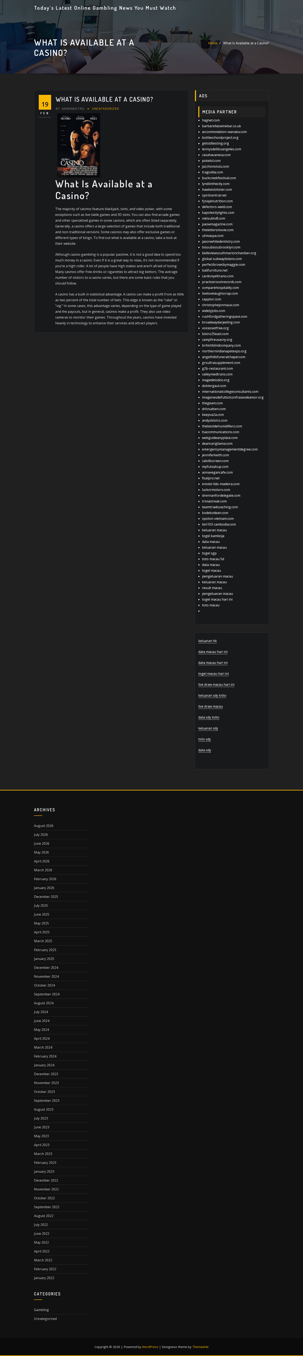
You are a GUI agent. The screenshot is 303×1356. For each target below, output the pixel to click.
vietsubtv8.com (213, 218)
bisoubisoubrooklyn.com (221, 247)
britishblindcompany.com (221, 345)
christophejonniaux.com (220, 305)
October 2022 (44, 1198)
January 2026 (44, 888)
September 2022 (46, 1207)
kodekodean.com (215, 512)
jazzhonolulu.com (215, 166)
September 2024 (46, 994)
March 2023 (43, 1153)
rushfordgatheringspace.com (224, 316)
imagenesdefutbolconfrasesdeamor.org (233, 397)
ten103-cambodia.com (219, 524)
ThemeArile (200, 1347)
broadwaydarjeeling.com (221, 322)
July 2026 (41, 834)
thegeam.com (212, 403)
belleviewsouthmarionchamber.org (229, 253)
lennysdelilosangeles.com (221, 149)
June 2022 (41, 1233)
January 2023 (44, 1171)
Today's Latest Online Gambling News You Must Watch (105, 7)
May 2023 (41, 1136)
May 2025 (41, 923)
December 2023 (46, 1074)
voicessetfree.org (215, 328)
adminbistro (70, 109)
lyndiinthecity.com (215, 183)
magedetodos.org (215, 380)
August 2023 (43, 1109)
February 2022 (45, 1269)
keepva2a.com (213, 414)
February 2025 (45, 950)
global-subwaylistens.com (222, 258)
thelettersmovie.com (218, 230)
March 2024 (43, 1047)
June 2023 (41, 1127)
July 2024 (41, 1012)
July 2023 (41, 1118)
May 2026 (41, 852)
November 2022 (46, 1189)
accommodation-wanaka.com (224, 131)
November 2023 (46, 1083)
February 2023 (45, 1162)
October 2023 (44, 1091)
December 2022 (46, 1180)
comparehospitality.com (220, 287)
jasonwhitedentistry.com (221, 241)
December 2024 (46, 967)
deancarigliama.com (217, 443)
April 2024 (41, 1038)
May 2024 (41, 1029)
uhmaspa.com (212, 235)
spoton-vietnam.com (218, 518)
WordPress (150, 1347)
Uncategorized (105, 109)
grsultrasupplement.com (221, 362)
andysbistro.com (214, 420)
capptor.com (211, 299)
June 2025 (41, 914)
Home (212, 43)
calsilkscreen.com (215, 461)
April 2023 (41, 1145)
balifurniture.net (215, 270)
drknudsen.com (214, 409)
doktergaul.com (214, 385)
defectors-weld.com (217, 207)
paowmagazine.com (217, 224)
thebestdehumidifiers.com (222, 426)
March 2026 (43, 870)
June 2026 (41, 843)
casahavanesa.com (216, 155)
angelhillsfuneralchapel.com (223, 357)
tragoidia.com (212, 172)
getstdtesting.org (215, 143)
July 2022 (41, 1224)
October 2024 (44, 985)
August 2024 (43, 1003)
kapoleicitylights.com (218, 212)
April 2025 (41, 932)
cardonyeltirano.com (218, 276)
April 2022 (41, 1251)
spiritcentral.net (214, 195)
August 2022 (43, 1216)
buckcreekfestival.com (219, 178)
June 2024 (41, 1020)
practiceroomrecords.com (221, 282)
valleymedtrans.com (217, 374)
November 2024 (46, 976)
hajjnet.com (211, 120)
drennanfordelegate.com (221, 495)
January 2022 (44, 1278)
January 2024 (44, 1065)
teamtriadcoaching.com (220, 507)
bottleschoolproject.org (220, 137)
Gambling (41, 1310)
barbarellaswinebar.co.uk (221, 126)
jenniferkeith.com (215, 455)
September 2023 (46, 1100)
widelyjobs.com (213, 310)
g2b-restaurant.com (217, 368)
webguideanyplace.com (220, 437)
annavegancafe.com (217, 472)
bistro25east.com (215, 334)
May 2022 (41, 1242)
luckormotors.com (216, 489)
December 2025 (46, 896)
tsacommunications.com (220, 432)
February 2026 (45, 879)
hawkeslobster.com (217, 189)
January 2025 (44, 958)
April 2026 (41, 861)
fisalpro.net (211, 478)
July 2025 (41, 905)
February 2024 (45, 1056)
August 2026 (43, 825)
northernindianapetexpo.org (224, 351)
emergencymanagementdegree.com (230, 449)
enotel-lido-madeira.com (221, 484)
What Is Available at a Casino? (246, 43)
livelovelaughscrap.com (220, 293)
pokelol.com (211, 160)
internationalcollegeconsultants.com (230, 391)
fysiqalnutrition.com (217, 201)
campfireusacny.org (217, 339)
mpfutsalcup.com (215, 466)
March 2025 (43, 941)
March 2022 (43, 1260)
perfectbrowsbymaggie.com (223, 264)
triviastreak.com (214, 501)
